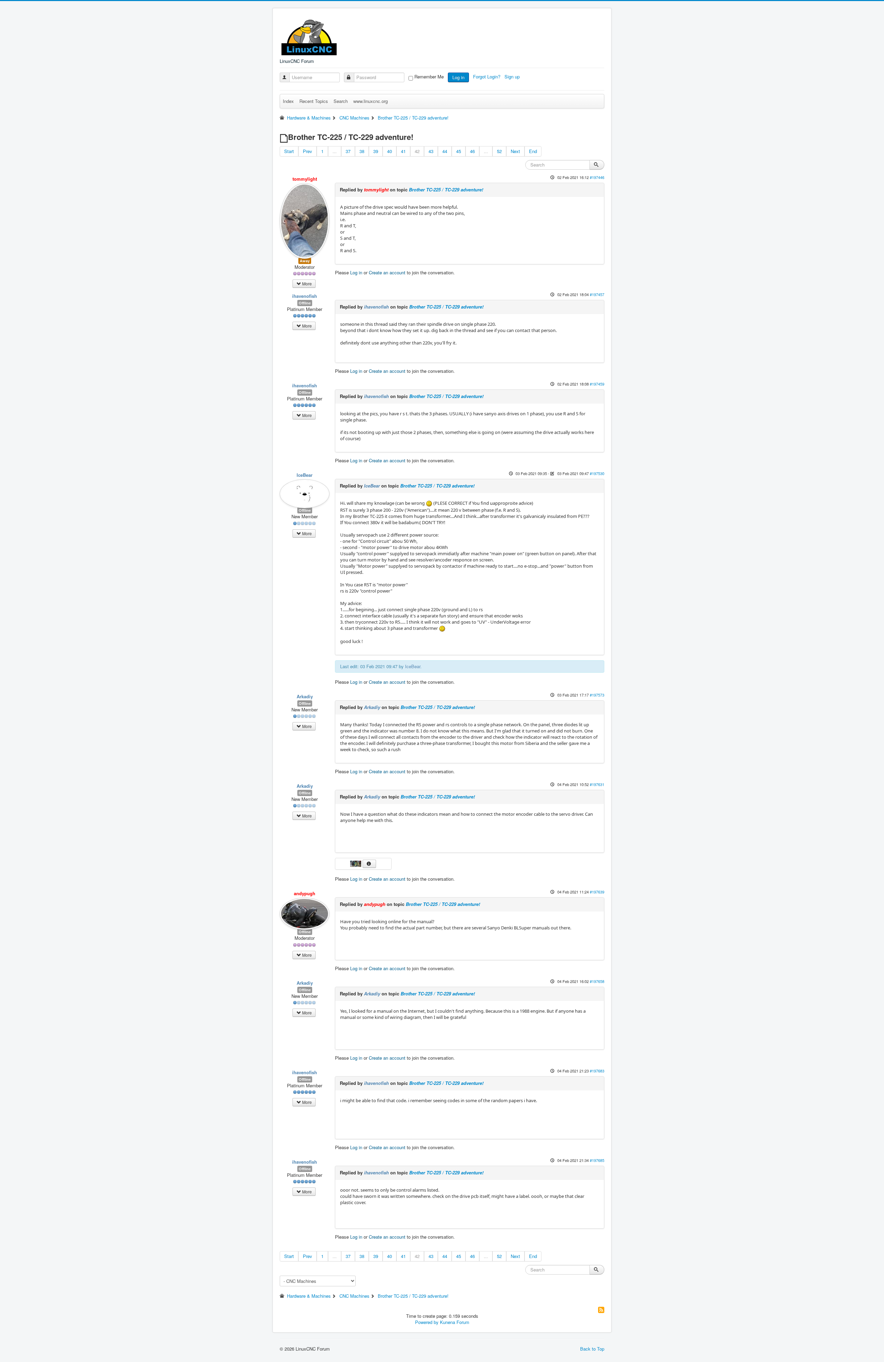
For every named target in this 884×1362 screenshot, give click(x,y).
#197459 (597, 384)
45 (458, 151)
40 (389, 151)
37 (348, 151)
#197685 (597, 1160)
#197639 (597, 892)
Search (341, 101)
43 (431, 151)
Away (305, 260)
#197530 (597, 473)
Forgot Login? (487, 76)
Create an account (387, 272)
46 (472, 151)
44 (444, 151)
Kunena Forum (454, 1322)
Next (515, 151)
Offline (305, 302)
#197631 (597, 784)
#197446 (597, 177)
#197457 (597, 294)
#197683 (597, 1070)
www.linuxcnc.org (370, 101)
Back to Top (592, 1348)
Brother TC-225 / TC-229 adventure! (446, 189)
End (533, 151)
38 (361, 151)
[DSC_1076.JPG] (356, 863)
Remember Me (429, 77)
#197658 (597, 981)
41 (403, 151)
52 (499, 151)
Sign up (513, 76)
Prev (307, 151)
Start (289, 151)
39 (375, 151)
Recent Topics (313, 101)
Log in (458, 77)
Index (288, 101)
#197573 (597, 695)
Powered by (427, 1322)
